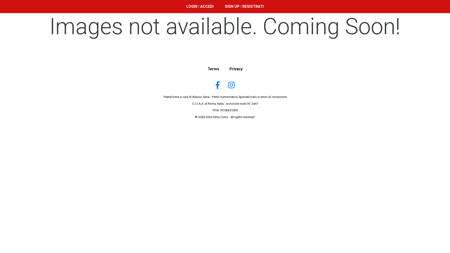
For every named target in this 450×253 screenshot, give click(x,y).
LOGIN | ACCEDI (200, 6)
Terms (213, 69)
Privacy (236, 69)
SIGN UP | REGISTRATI (244, 6)
